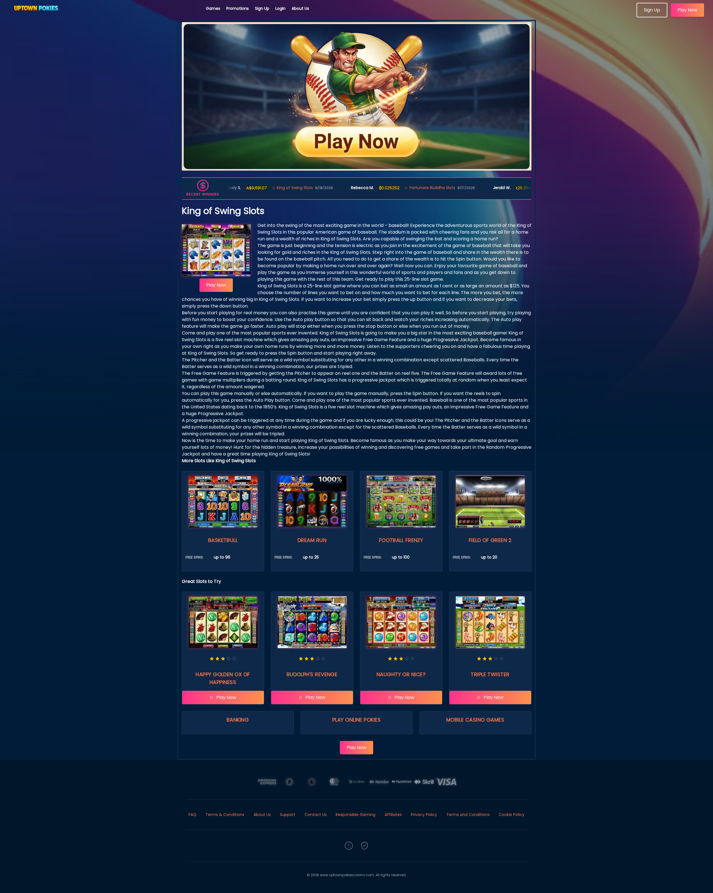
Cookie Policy (511, 814)
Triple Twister (490, 674)
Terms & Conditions (224, 814)
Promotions (237, 8)
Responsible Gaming (355, 814)
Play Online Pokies (356, 719)
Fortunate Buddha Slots (410, 187)
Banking (238, 719)
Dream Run (312, 540)
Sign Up (262, 8)
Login (280, 8)
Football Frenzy (401, 540)
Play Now (687, 10)
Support (287, 814)
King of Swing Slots (272, 187)
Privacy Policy (424, 814)
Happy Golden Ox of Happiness (223, 678)
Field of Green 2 (490, 540)
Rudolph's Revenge (312, 674)
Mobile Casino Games (475, 719)
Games (213, 8)
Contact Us (316, 814)
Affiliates (393, 814)
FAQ (192, 814)
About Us (300, 8)
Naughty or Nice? (401, 674)
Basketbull (223, 540)
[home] (103, 15)
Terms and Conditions (468, 814)
